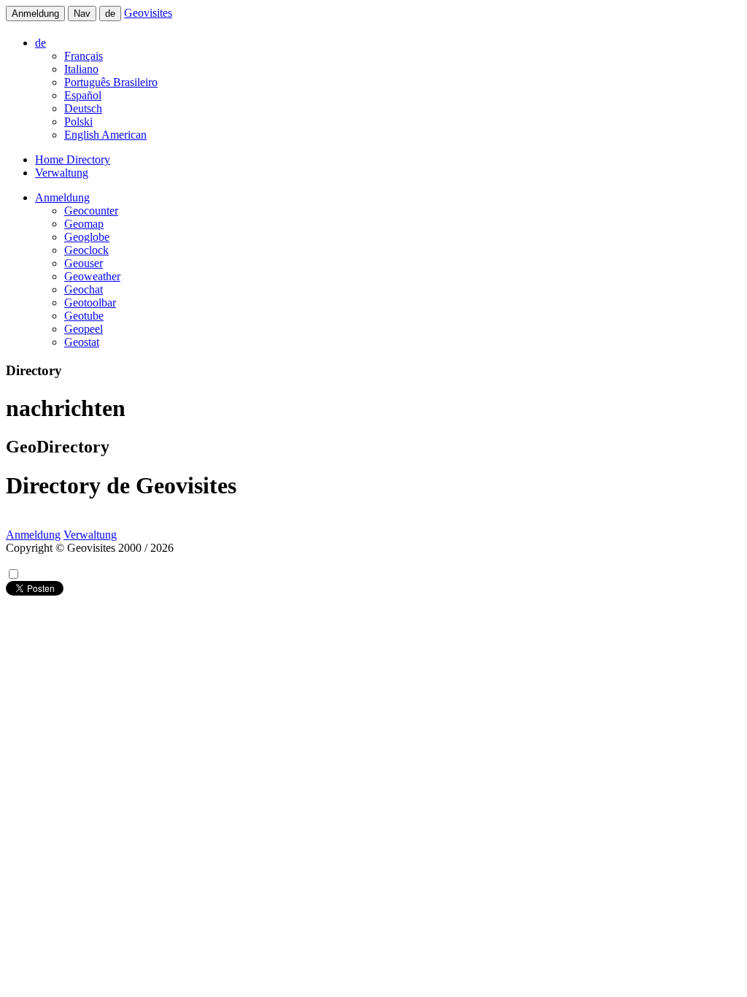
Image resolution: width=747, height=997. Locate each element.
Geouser (83, 263)
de (110, 13)
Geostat (81, 342)
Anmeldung (35, 13)
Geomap (84, 224)
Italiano (81, 69)
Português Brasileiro (111, 82)
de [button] (40, 42)
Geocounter (91, 210)
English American (105, 134)
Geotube (84, 315)
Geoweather (92, 276)
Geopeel (83, 329)
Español (82, 95)
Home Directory (72, 159)
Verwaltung (61, 172)
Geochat (83, 289)
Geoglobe (86, 237)
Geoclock (86, 250)
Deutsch (83, 108)
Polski (78, 121)
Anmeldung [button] (62, 197)
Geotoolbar (90, 302)
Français (83, 56)
